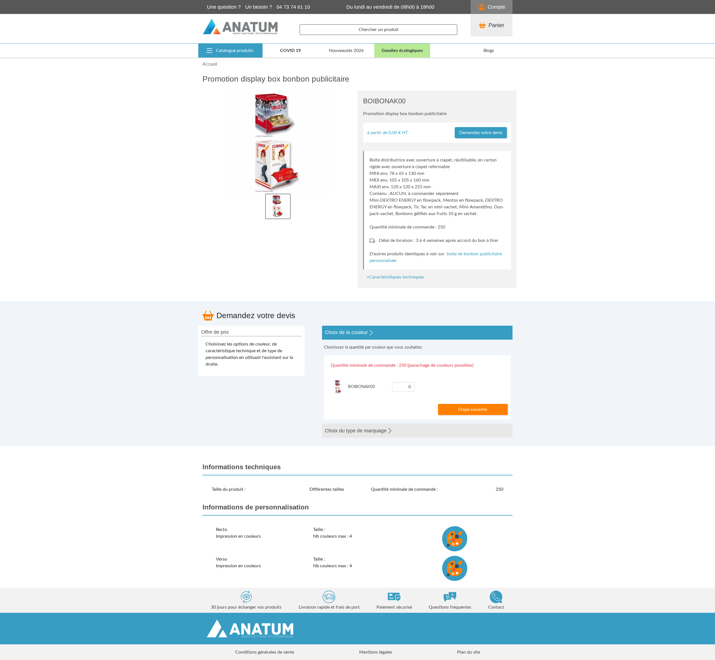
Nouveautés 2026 (346, 50)
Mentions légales (375, 652)
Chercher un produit (379, 29)
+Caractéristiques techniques (395, 277)
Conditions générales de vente (264, 652)
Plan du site (468, 652)
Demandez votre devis (480, 132)
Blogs (488, 50)
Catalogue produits (234, 50)
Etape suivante (472, 409)
